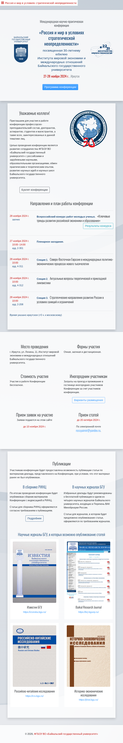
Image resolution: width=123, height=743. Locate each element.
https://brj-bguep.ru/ (88, 612)
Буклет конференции (34, 189)
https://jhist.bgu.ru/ (88, 699)
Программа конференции (60, 87)
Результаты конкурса (98, 225)
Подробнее (34, 518)
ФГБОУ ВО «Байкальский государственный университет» (66, 734)
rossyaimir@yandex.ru (88, 430)
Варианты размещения (88, 400)
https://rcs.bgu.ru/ (35, 696)
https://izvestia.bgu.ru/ (34, 612)
